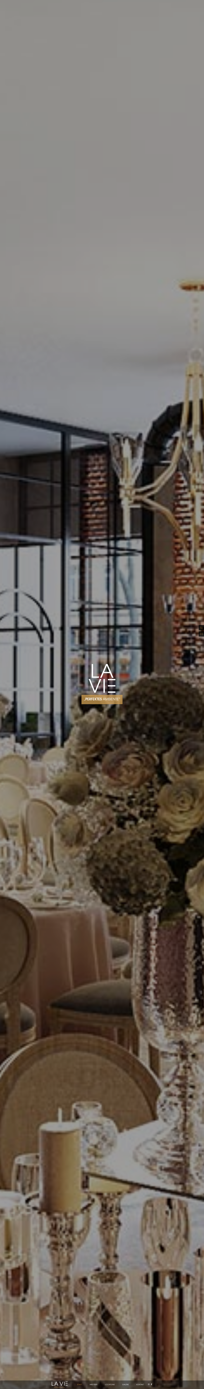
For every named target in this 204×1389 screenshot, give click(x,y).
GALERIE (125, 1385)
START (79, 1385)
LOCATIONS (110, 1385)
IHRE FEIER (93, 1385)
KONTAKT (140, 1385)
